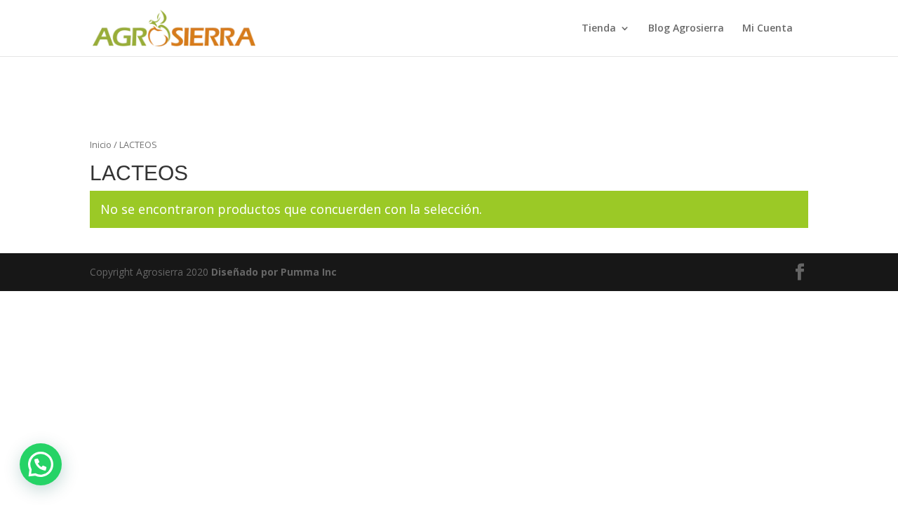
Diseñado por (274, 271)
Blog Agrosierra (686, 28)
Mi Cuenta (767, 28)
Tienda (599, 28)
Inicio (101, 144)
